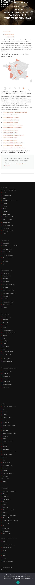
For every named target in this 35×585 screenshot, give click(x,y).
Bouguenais (6, 214)
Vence (4, 438)
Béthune (5, 556)
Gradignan (6, 341)
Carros (5, 444)
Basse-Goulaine (7, 219)
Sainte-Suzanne (7, 384)
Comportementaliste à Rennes (10, 122)
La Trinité (5, 457)
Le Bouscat (6, 346)
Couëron (5, 209)
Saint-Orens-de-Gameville (10, 520)
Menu (32, 11)
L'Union (5, 526)
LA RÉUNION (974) (8, 371)
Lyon (4, 264)
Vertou (5, 206)
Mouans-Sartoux (7, 454)
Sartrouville (6, 281)
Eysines (5, 343)
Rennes (5, 481)
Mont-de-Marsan (7, 361)
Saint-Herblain (7, 195)
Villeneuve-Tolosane (8, 534)
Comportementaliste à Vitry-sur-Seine (12, 145)
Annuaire (3, 570)
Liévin (4, 558)
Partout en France (9, 34)
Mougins (5, 436)
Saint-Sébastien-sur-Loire (10, 201)
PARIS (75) (5, 273)
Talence (5, 327)
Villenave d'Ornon (8, 330)
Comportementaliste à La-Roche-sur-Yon (13, 143)
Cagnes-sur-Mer (7, 417)
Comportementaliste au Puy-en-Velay (12, 127)
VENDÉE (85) (6, 223)
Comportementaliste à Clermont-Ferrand (13, 135)
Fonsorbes (6, 523)
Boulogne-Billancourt (9, 290)
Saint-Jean (6, 528)
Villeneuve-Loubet (8, 441)
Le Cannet (6, 422)
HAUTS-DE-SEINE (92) (9, 285)
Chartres (5, 541)
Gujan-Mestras (7, 354)
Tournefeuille (7, 499)
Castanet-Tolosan (8, 518)
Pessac (5, 325)
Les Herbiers (6, 228)
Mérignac (5, 322)
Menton (5, 428)
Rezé (4, 198)
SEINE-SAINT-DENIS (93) (9, 293)
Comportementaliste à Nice (10, 115)
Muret (4, 504)
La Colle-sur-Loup (8, 465)
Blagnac (5, 502)
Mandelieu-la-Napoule (9, 433)
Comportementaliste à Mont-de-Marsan (13, 125)
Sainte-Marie (6, 379)
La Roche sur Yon (8, 225)
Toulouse (5, 494)
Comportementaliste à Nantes (10, 130)
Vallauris (5, 430)
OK (18, 582)
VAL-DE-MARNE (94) (8, 302)
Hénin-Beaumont (8, 561)
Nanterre (5, 287)
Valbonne (5, 446)
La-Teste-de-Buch (8, 351)
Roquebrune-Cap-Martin (10, 452)
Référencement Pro (6, 567)
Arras (4, 550)
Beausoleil (6, 449)
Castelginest (6, 531)
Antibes (5, 412)
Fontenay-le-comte (8, 231)
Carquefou (6, 211)
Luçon (4, 233)
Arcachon (5, 349)
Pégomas (5, 468)
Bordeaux (5, 319)
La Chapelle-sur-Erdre (9, 217)
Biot (4, 460)
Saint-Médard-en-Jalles (9, 333)
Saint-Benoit (6, 381)
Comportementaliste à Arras (10, 132)
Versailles (5, 278)
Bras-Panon (6, 387)
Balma (4, 512)
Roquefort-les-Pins (8, 473)
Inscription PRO (10, 37)
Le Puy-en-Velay (7, 252)
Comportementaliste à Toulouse (11, 117)
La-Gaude (5, 476)
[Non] (33, 579)
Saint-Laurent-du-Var (9, 425)
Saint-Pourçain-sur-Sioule (10, 246)
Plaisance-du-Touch (8, 510)
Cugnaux (5, 507)
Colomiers (6, 496)
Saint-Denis (6, 373)
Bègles (5, 335)
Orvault (5, 203)
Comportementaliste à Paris (10, 140)
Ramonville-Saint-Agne (9, 515)
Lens (4, 553)
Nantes (5, 193)
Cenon (5, 338)
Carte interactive (7, 31)
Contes (5, 470)
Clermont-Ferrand (8, 258)
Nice (4, 409)
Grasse (5, 420)
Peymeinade (6, 463)
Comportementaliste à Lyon (10, 137)
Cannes (5, 414)
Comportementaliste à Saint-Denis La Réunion (14, 148)
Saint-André (6, 376)
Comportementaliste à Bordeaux (11, 120)
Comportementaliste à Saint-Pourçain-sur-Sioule (15, 112)
